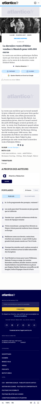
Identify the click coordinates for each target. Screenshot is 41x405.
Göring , (19, 156)
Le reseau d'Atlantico (8, 342)
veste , (20, 153)
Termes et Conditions (20, 316)
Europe (29, 35)
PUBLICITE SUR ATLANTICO (27, 382)
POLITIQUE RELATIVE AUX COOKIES (12, 394)
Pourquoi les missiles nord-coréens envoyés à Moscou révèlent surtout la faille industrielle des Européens (21, 249)
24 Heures (28, 190)
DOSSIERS (5, 358)
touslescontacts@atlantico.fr (20, 330)
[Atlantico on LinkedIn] (23, 325)
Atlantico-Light (21, 35)
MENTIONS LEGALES (12, 382)
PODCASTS (5, 369)
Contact (23, 342)
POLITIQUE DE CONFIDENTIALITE (27, 386)
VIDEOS (4, 365)
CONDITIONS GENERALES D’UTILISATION (14, 398)
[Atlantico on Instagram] (29, 325)
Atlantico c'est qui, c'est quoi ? (12, 341)
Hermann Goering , (9, 156)
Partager (12, 71)
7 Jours (36, 190)
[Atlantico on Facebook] (18, 325)
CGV (3, 382)
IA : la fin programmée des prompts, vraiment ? (21, 202)
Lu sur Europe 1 (13, 147)
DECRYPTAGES (6, 354)
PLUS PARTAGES (30, 196)
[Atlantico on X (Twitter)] (12, 325)
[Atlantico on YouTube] (34, 325)
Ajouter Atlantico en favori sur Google (22, 75)
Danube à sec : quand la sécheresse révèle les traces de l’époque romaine (21, 219)
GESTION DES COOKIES (9, 386)
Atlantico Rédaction (21, 66)
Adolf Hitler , (28, 153)
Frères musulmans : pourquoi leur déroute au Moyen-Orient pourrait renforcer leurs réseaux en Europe (22, 228)
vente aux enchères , (9, 153)
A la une (12, 35)
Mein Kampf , (28, 156)
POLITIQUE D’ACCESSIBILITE (10, 390)
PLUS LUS (11, 196)
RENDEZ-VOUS (6, 361)
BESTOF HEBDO (7, 373)
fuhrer (35, 156)
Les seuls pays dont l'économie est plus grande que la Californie (21, 210)
